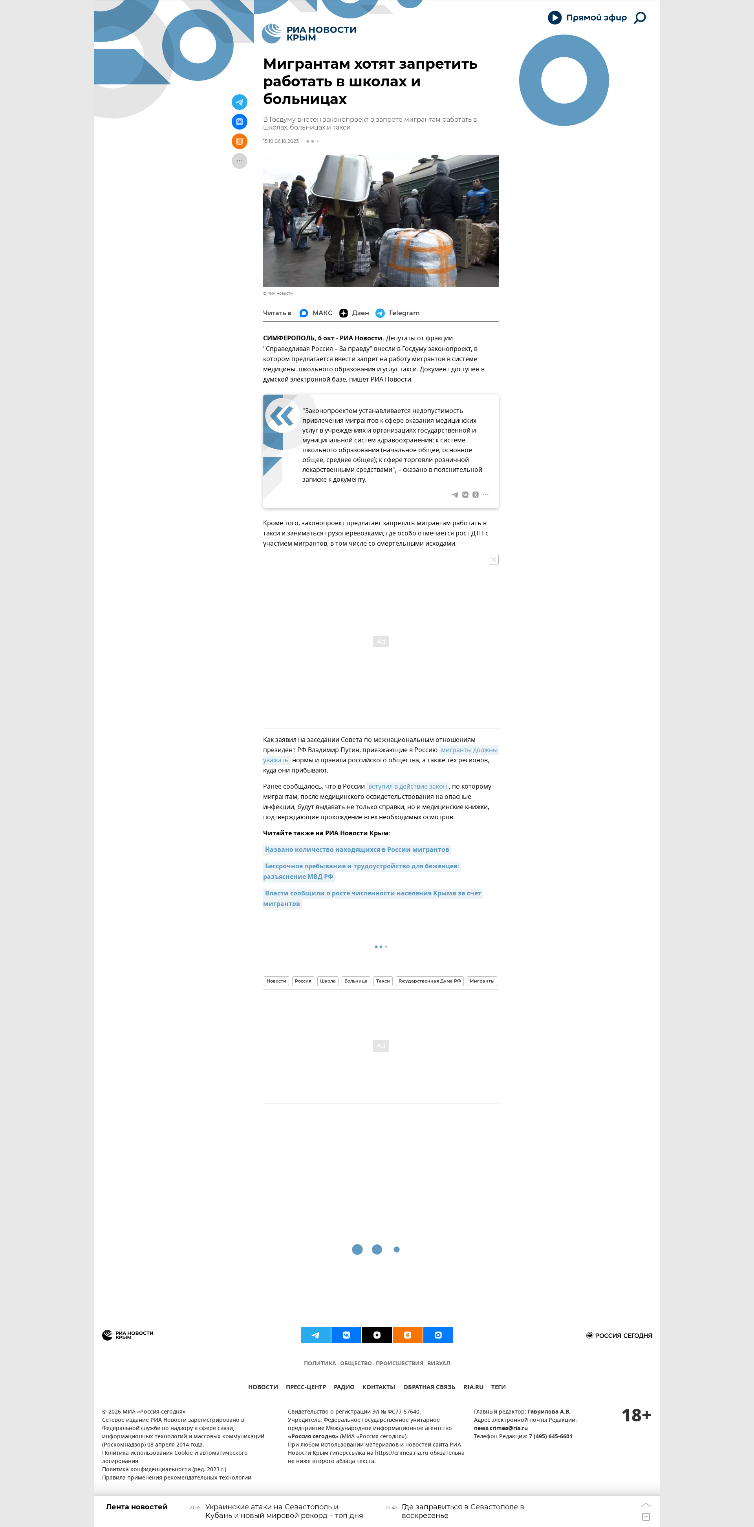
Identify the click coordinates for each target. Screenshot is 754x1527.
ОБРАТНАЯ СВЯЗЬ (429, 1388)
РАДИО (344, 1388)
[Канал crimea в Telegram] (316, 1335)
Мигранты (482, 981)
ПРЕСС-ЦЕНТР (306, 1388)
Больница (356, 981)
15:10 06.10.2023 (281, 141)
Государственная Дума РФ (430, 981)
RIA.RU (473, 1388)
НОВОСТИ (263, 1388)
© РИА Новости (278, 293)
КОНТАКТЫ (378, 1388)
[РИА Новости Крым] (309, 33)
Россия (303, 981)
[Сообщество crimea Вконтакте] (346, 1335)
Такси (383, 981)
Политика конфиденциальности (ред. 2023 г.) (164, 1469)
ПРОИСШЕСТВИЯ (399, 1363)
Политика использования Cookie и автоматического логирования (175, 1457)
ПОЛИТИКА (320, 1363)
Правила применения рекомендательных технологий (176, 1478)
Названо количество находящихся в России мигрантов (357, 850)
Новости (276, 981)
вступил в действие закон (407, 786)
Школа (328, 981)
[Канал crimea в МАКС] (438, 1335)
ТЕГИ (498, 1388)
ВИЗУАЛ (438, 1363)
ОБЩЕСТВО (356, 1363)
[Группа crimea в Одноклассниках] (408, 1335)
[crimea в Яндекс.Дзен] (377, 1335)
